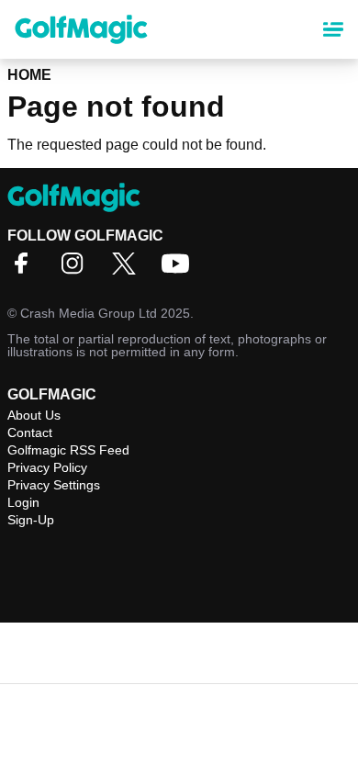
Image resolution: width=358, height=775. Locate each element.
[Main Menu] (333, 29)
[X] (128, 269)
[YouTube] (180, 269)
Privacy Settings (53, 484)
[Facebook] (25, 269)
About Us (34, 415)
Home (29, 75)
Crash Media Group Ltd (88, 313)
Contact (29, 432)
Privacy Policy (47, 467)
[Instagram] (77, 269)
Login (23, 502)
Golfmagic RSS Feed (68, 450)
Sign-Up (30, 519)
